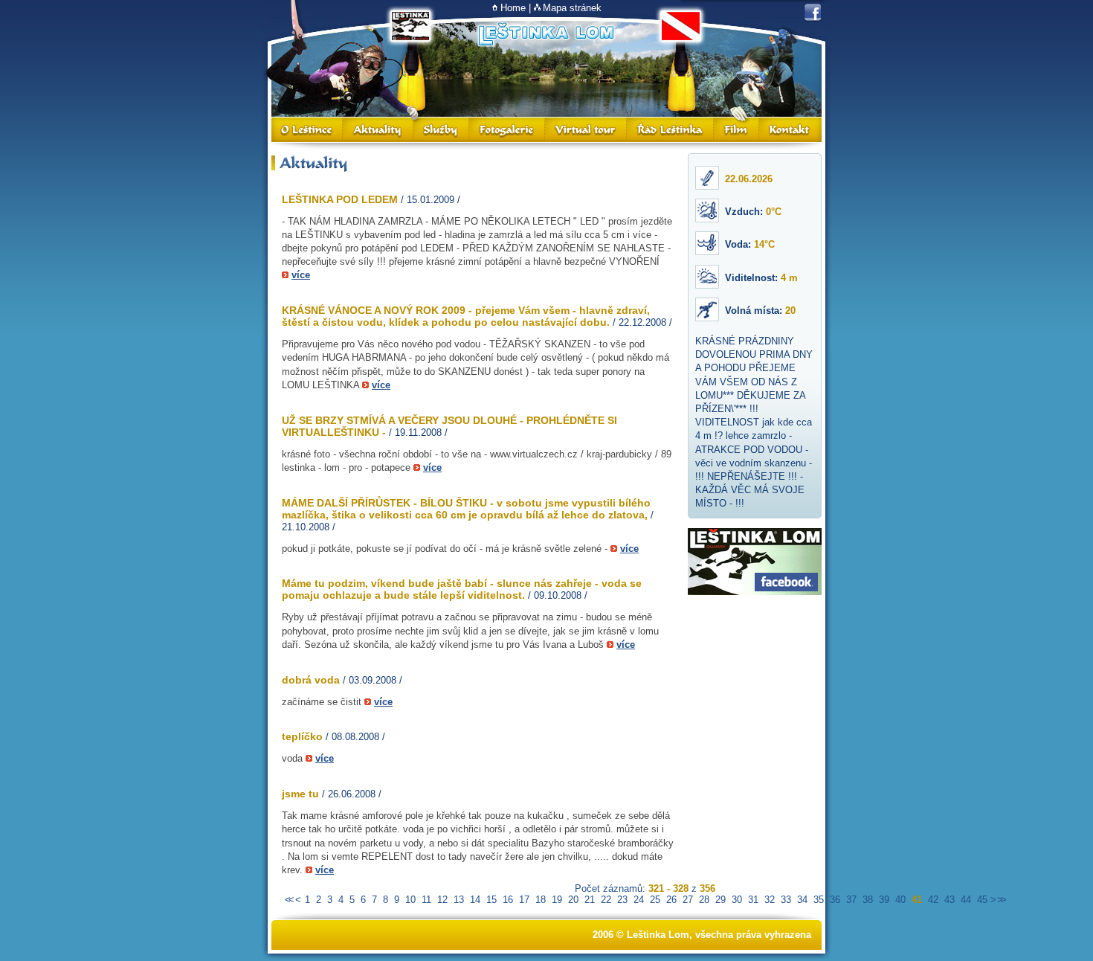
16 (508, 899)
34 (802, 899)
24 (638, 899)
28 (704, 899)
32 (769, 899)
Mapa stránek (572, 7)
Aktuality (378, 129)
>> (1001, 899)
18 (540, 899)
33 (786, 899)
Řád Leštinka (670, 129)
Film (737, 129)
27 (688, 899)
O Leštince (307, 129)
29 (720, 899)
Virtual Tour (586, 129)
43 (949, 899)
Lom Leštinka (546, 32)
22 (606, 899)
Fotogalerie (507, 129)
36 (835, 899)
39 (884, 899)
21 (589, 899)
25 (655, 899)
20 (573, 899)
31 (753, 899)
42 (933, 899)
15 (491, 899)
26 (671, 899)
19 (557, 899)
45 (982, 899)
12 (442, 899)
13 (459, 899)
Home (513, 7)
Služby (441, 129)
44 (966, 899)
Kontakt (790, 129)
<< (288, 899)
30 (737, 899)
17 (524, 899)
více (300, 274)
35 (818, 899)
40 (900, 899)
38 (868, 899)
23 (622, 899)
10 (410, 899)
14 (475, 899)
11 (426, 899)
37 (851, 899)
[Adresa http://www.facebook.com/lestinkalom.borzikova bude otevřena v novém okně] (813, 13)
